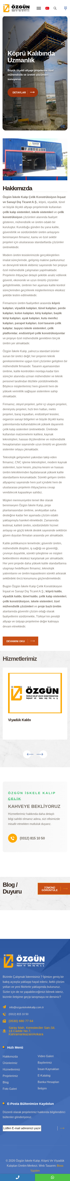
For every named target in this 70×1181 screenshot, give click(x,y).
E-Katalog (44, 1075)
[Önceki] (46, 122)
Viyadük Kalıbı (19, 720)
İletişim (42, 1088)
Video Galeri (46, 1056)
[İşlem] (17, 7)
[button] (39, 8)
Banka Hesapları (48, 1082)
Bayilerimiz (45, 1062)
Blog (6, 1082)
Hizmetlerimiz (11, 1069)
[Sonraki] (59, 122)
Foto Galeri (10, 1088)
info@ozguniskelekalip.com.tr (26, 1007)
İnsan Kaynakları (48, 1069)
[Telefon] (17, 1177)
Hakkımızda (10, 1056)
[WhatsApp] (52, 1177)
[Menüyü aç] (65, 8)
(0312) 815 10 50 (32, 838)
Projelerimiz (10, 1075)
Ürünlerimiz (10, 1063)
